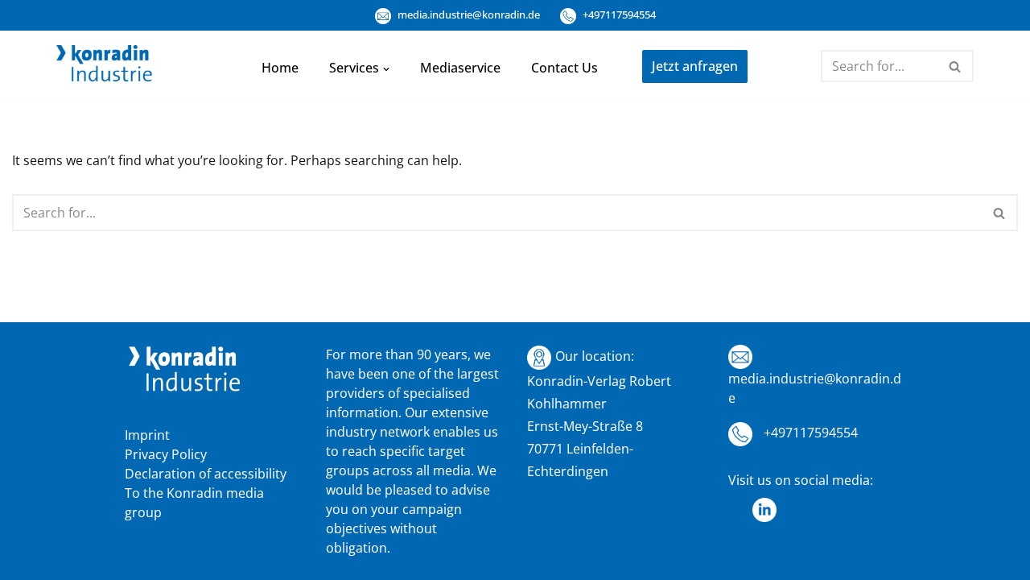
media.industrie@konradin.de (467, 14)
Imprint (147, 435)
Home (280, 68)
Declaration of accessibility (205, 474)
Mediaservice (460, 68)
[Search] (955, 66)
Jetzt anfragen (695, 66)
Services (354, 68)
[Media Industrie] (104, 67)
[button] (386, 67)
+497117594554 (618, 14)
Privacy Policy (166, 454)
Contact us (564, 68)
